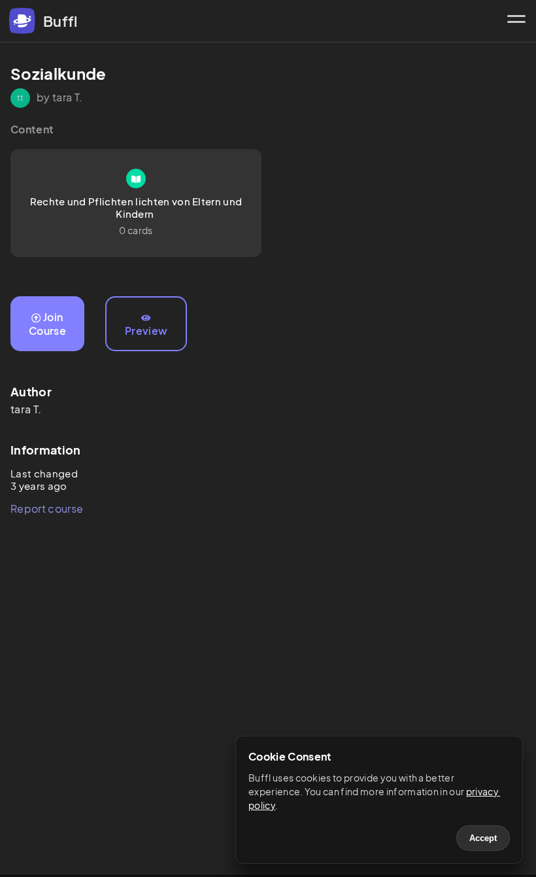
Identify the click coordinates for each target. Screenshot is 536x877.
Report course (46, 508)
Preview (146, 330)
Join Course (47, 323)
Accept (483, 838)
